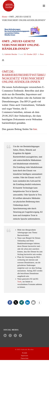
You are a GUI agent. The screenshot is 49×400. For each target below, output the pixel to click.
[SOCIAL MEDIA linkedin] (5, 335)
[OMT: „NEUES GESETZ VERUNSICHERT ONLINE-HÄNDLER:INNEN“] (24, 31)
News (42, 54)
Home (4, 17)
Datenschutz (24, 358)
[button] (10, 302)
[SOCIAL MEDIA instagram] (10, 335)
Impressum (24, 356)
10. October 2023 (30, 54)
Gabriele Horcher (10, 54)
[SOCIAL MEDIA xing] (20, 335)
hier (35, 129)
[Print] (4, 59)
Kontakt (24, 353)
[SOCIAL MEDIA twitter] (15, 335)
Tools (19, 282)
